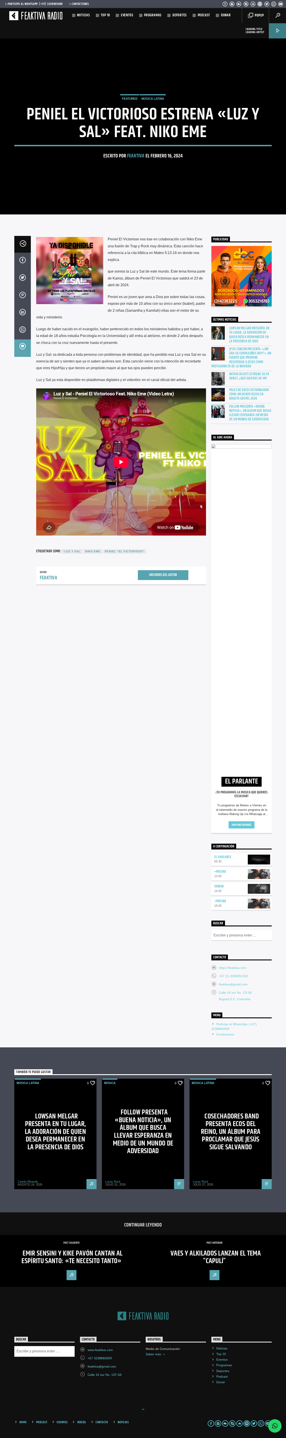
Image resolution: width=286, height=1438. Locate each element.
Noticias (83, 15)
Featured (129, 98)
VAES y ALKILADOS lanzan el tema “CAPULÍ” (215, 1257)
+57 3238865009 (100, 1358)
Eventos (127, 15)
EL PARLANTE (222, 857)
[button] (275, 1426)
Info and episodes (241, 825)
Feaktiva (136, 156)
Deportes (179, 15)
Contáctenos (80, 4)
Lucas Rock (113, 1181)
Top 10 (105, 15)
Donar (226, 15)
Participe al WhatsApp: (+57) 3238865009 (35, 4)
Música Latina (152, 98)
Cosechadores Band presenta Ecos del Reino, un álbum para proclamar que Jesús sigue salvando (230, 1132)
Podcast (204, 15)
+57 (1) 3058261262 (233, 976)
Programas (153, 15)
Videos (81, 1422)
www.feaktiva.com (100, 1350)
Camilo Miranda (28, 1181)
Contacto (102, 1422)
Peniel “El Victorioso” (124, 551)
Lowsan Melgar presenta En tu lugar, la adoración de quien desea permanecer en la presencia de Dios (249, 334)
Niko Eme (93, 551)
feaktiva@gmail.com (233, 984)
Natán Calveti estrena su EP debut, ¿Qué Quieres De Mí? (249, 376)
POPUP (259, 15)
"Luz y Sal (72, 551)
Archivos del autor (163, 575)
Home (23, 1422)
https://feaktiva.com (232, 968)
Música (110, 1083)
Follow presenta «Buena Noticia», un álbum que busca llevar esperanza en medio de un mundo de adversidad (250, 413)
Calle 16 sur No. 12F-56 (105, 1375)
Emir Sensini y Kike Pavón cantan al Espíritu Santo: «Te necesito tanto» (71, 1257)
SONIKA (219, 886)
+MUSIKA (220, 872)
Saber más (154, 1354)
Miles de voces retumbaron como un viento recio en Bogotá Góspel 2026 (249, 394)
